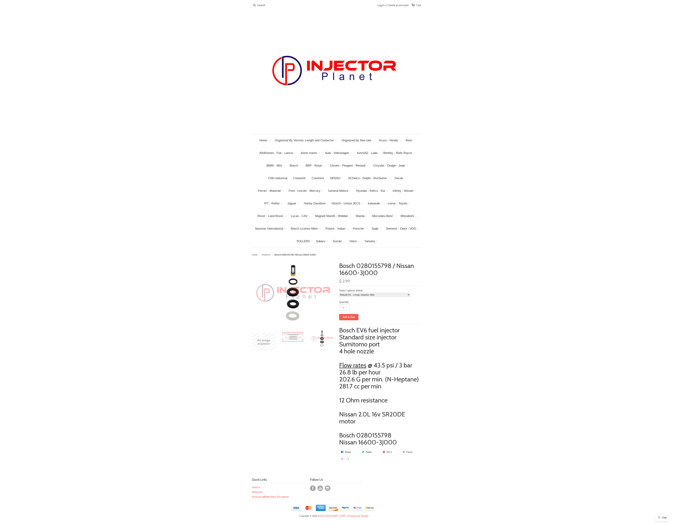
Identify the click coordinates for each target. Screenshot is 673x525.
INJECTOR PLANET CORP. (332, 516)
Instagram (327, 488)
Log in (381, 5)
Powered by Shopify (358, 516)
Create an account (398, 5)
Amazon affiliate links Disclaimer (270, 496)
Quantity (344, 302)
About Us (257, 492)
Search (256, 487)
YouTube (320, 488)
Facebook (313, 488)
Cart (418, 5)
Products (266, 255)
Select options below (351, 290)
